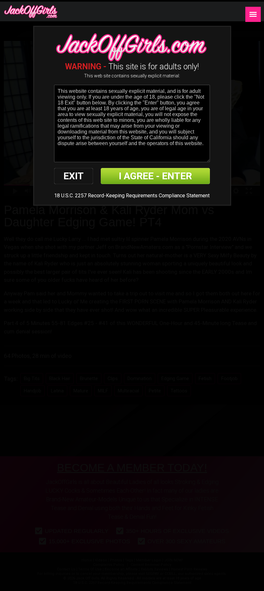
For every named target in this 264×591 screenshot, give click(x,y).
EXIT (73, 176)
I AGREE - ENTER (155, 176)
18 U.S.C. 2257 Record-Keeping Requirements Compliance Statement (132, 195)
